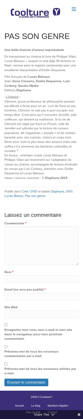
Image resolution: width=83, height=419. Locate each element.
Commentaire (15, 223)
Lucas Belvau (13, 196)
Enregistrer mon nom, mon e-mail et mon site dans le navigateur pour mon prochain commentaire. (38, 334)
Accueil (19, 405)
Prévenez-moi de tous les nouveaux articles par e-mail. (40, 371)
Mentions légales (58, 405)
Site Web (11, 307)
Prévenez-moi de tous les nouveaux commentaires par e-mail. (31, 354)
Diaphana (57, 191)
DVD (69, 191)
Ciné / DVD (29, 191)
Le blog (35, 405)
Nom (8, 272)
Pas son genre (35, 196)
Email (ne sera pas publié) (25, 289)
